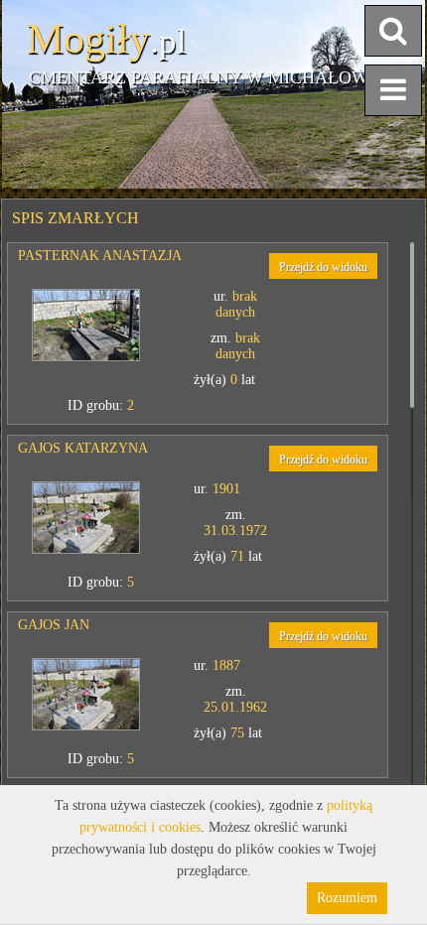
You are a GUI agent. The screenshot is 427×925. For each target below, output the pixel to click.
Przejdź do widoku (323, 267)
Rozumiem (347, 897)
